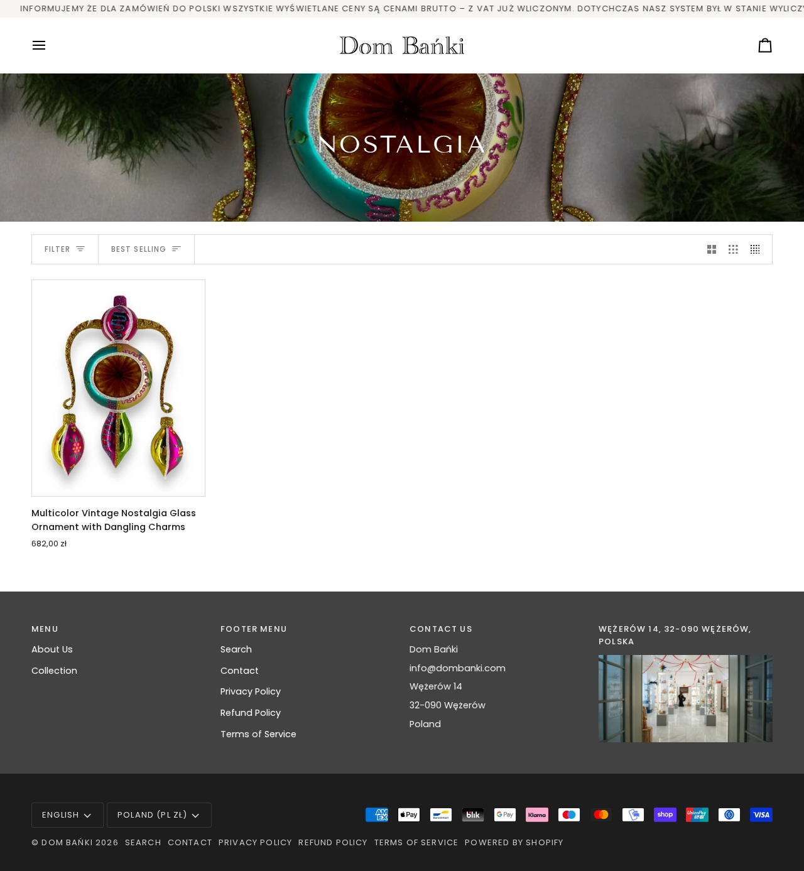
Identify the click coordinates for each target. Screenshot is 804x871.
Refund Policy (250, 712)
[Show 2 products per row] (712, 249)
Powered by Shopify (514, 842)
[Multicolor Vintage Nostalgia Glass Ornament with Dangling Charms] (118, 388)
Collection (54, 670)
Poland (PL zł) (152, 815)
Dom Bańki (67, 842)
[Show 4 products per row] (758, 249)
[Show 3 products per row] (733, 249)
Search (236, 649)
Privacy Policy (250, 691)
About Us (52, 649)
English (60, 815)
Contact (239, 670)
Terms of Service (258, 734)
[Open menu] (50, 45)
